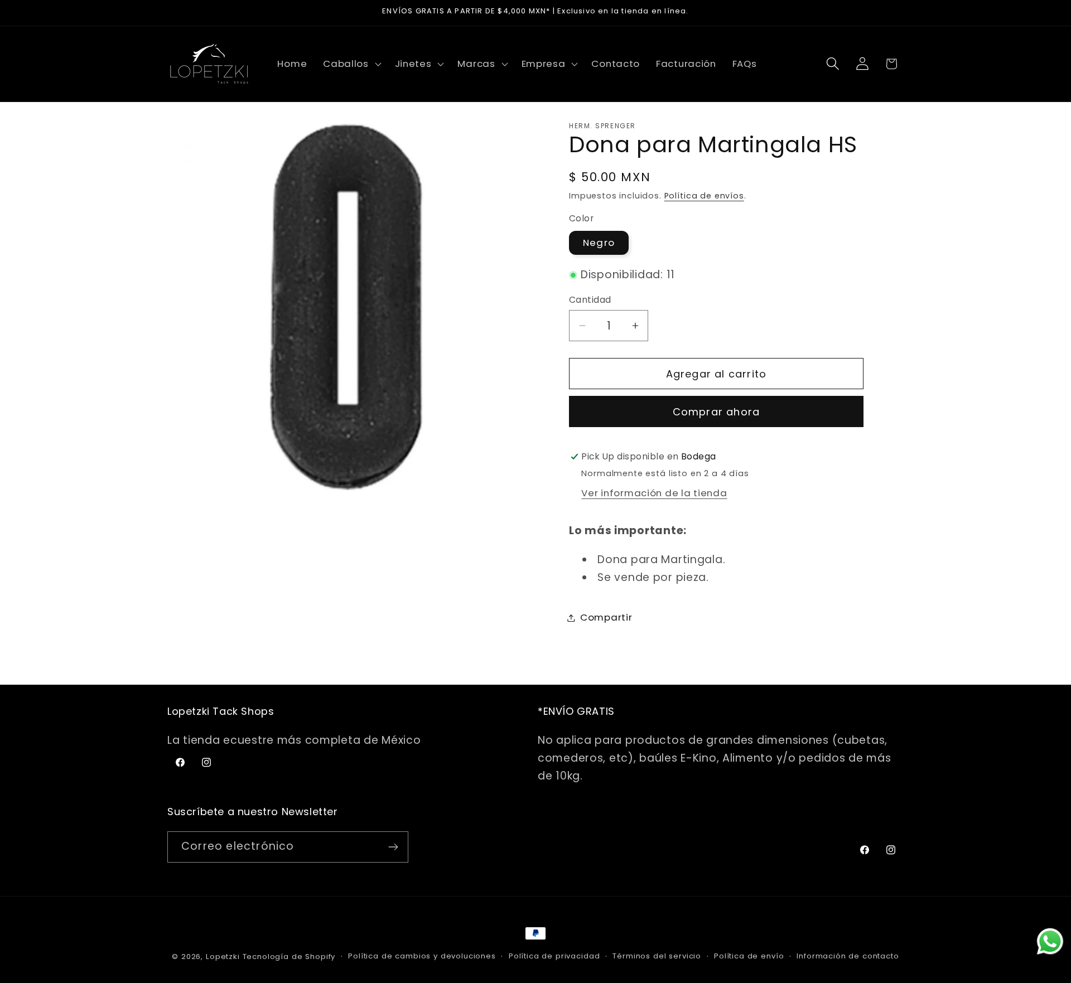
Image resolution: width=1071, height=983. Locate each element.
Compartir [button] (606, 617)
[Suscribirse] (393, 847)
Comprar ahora (716, 412)
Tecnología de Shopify (289, 956)
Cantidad (590, 300)
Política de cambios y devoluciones (422, 956)
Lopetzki (223, 956)
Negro (599, 242)
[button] (351, 64)
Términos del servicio (656, 956)
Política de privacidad (554, 956)
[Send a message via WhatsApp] (1050, 941)
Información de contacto (848, 956)
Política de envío (749, 956)
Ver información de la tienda (654, 493)
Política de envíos (704, 195)
